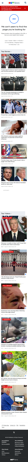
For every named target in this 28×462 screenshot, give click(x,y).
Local (6, 40)
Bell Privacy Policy (19, 442)
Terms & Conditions (19, 444)
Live (18, 44)
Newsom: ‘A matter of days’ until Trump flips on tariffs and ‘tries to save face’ (13, 243)
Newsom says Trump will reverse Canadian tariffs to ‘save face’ (13, 183)
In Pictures (20, 40)
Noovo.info (17, 451)
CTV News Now (12, 44)
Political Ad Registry (19, 446)
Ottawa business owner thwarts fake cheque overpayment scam (14, 413)
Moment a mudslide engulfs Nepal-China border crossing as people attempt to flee (13, 345)
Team (3, 427)
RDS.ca (16, 454)
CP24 (3, 451)
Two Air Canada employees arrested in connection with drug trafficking (12, 93)
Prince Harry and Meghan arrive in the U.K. (13, 115)
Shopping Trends (19, 42)
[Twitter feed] (14, 432)
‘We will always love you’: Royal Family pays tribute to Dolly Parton (13, 277)
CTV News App (5, 425)
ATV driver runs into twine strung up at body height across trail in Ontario (13, 379)
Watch (14, 40)
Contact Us (12, 425)
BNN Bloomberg (5, 453)
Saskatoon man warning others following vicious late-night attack (12, 311)
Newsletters (22, 425)
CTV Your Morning (9, 42)
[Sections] (2, 2)
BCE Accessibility (6, 444)
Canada (10, 40)
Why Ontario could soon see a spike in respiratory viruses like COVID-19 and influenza (12, 137)
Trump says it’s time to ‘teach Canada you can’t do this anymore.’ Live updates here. (13, 70)
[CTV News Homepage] (14, 3)
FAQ (17, 425)
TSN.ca (3, 454)
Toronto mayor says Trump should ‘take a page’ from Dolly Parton (13, 160)
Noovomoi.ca (18, 453)
